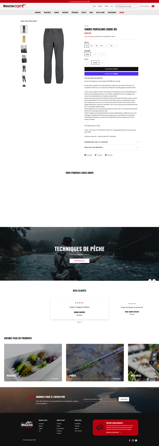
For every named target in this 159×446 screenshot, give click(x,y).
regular (95, 62)
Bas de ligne (100, 12)
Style (86, 59)
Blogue (100, 6)
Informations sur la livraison (96, 142)
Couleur (87, 50)
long (102, 62)
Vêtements (75, 12)
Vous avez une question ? (93, 147)
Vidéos (106, 6)
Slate (87, 54)
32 (92, 46)
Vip (112, 6)
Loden (94, 54)
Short (88, 62)
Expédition (77, 423)
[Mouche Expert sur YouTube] (136, 440)
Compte (59, 423)
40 (111, 46)
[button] (151, 362)
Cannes (56, 12)
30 (87, 46)
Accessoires (112, 12)
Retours (77, 428)
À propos (41, 423)
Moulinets (47, 12)
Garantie (77, 426)
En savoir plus (79, 261)
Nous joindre (78, 431)
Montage (38, 12)
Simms (86, 26)
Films (94, 6)
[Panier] (153, 6)
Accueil (22, 21)
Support (59, 433)
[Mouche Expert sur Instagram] (133, 440)
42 (116, 46)
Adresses (59, 431)
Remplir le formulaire (112, 432)
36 (101, 46)
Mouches (65, 12)
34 (96, 46)
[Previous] (150, 280)
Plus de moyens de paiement (93, 78)
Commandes (60, 428)
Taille (86, 42)
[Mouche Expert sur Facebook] (130, 440)
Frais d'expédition (89, 36)
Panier (58, 426)
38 (106, 46)
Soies (91, 12)
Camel (102, 54)
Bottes (84, 12)
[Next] (154, 280)
